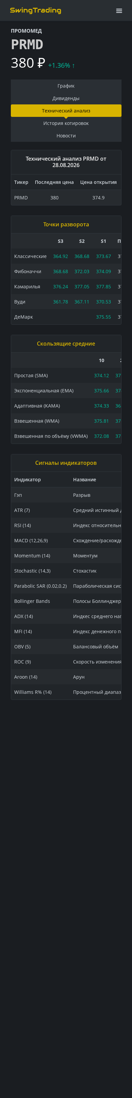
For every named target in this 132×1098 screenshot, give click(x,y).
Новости (66, 135)
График (66, 86)
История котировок (66, 123)
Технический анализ (66, 110)
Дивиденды (66, 98)
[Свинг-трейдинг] (35, 10)
